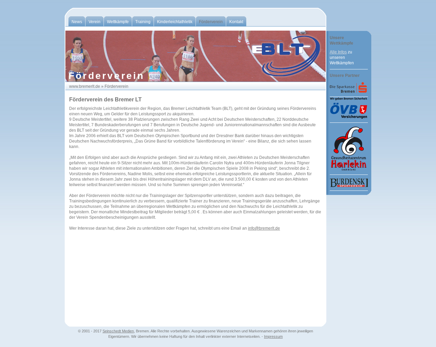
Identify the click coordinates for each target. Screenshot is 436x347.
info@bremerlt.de (264, 228)
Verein (94, 21)
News (77, 21)
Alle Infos (338, 52)
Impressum (273, 336)
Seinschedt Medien (118, 331)
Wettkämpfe (118, 21)
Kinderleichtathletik (174, 21)
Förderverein (211, 21)
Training (143, 21)
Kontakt (236, 21)
